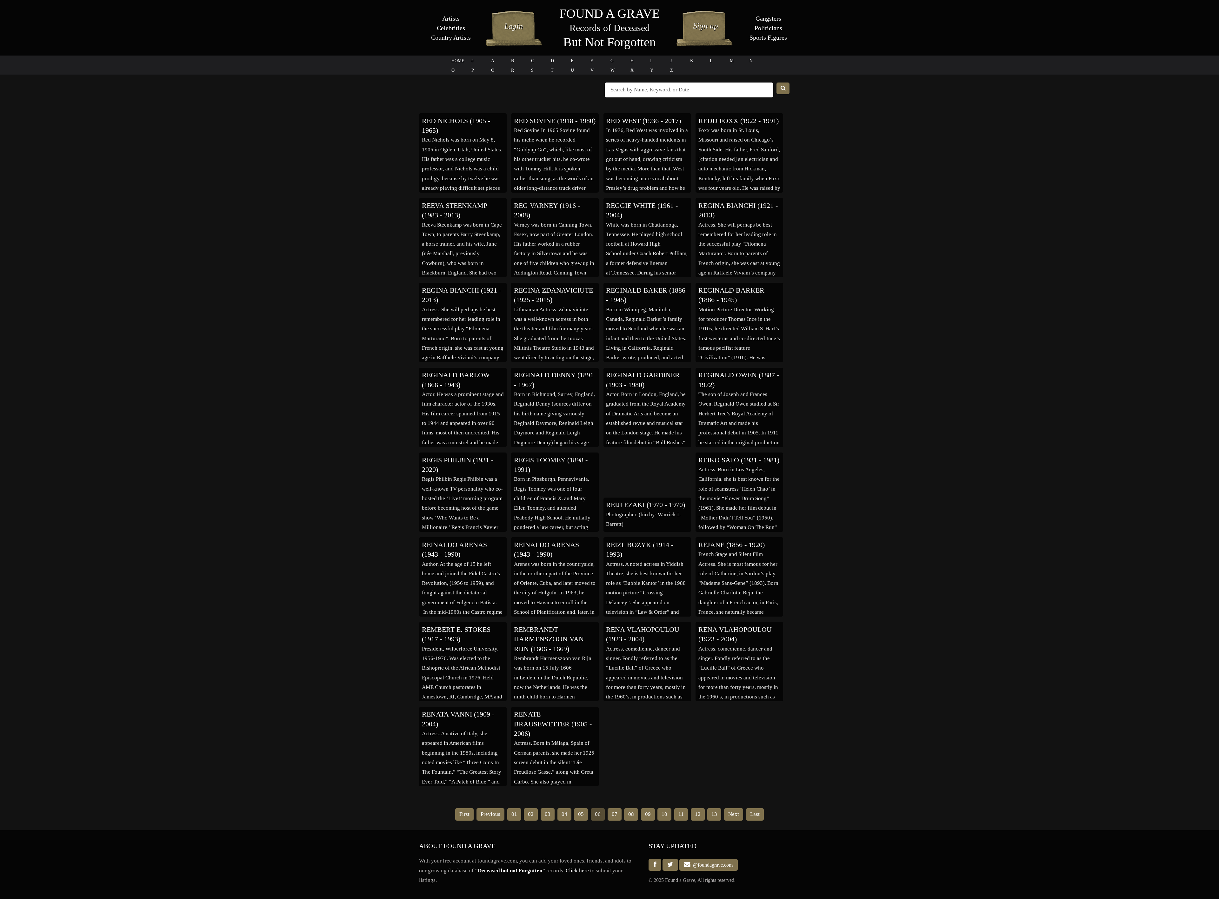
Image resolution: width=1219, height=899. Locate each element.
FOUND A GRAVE (609, 13)
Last (755, 814)
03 (547, 814)
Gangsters (768, 18)
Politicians (768, 27)
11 (681, 814)
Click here (577, 871)
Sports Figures (768, 37)
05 (581, 814)
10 (664, 814)
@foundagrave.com (711, 865)
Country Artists (451, 37)
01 (514, 814)
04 (564, 814)
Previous (490, 814)
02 (531, 814)
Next (733, 814)
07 (614, 814)
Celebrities (451, 27)
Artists (451, 18)
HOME (457, 60)
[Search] (783, 88)
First (464, 814)
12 (698, 814)
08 (631, 814)
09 (648, 814)
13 (714, 814)
